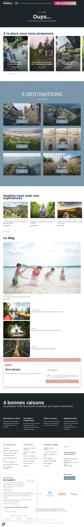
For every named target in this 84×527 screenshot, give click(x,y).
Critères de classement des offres (50, 455)
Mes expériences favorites (67, 3)
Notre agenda (6, 448)
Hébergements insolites (8, 455)
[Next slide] (76, 73)
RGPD (60, 522)
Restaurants (49, 3)
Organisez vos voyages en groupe (29, 452)
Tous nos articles (42, 360)
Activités (36, 3)
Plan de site (46, 466)
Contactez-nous (69, 478)
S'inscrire (62, 381)
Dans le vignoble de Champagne (8, 467)
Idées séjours (42, 3)
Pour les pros (28, 445)
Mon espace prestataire (29, 461)
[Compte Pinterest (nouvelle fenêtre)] (71, 483)
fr (16, 3)
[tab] (12, 73)
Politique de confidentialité (50, 461)
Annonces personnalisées (10, 511)
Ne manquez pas (9, 445)
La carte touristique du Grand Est (10, 458)
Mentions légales (48, 463)
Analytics (7, 509)
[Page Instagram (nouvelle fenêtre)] (67, 483)
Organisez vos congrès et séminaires (29, 449)
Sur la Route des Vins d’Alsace (10, 464)
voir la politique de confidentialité (61, 377)
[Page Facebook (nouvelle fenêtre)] (65, 483)
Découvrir (23, 3)
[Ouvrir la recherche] (79, 3)
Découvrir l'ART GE (28, 463)
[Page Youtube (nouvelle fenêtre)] (69, 483)
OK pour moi (30, 518)
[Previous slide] (74, 73)
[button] (3, 524)
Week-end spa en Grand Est (10, 453)
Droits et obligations (48, 458)
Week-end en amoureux (9, 462)
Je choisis (18, 518)
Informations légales (51, 445)
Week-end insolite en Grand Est (10, 450)
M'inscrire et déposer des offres (30, 458)
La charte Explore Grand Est (50, 452)
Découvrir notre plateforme (29, 456)
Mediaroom (26, 466)
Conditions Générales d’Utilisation (49, 449)
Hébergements (29, 3)
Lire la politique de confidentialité (10, 503)
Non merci (7, 518)
